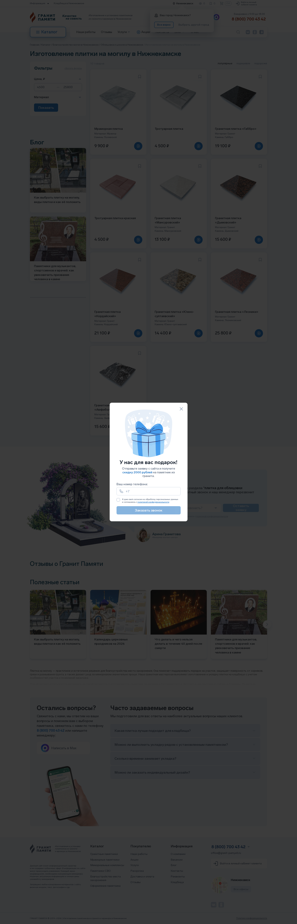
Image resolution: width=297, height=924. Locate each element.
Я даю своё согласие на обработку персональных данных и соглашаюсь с (150, 500)
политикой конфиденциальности (153, 502)
